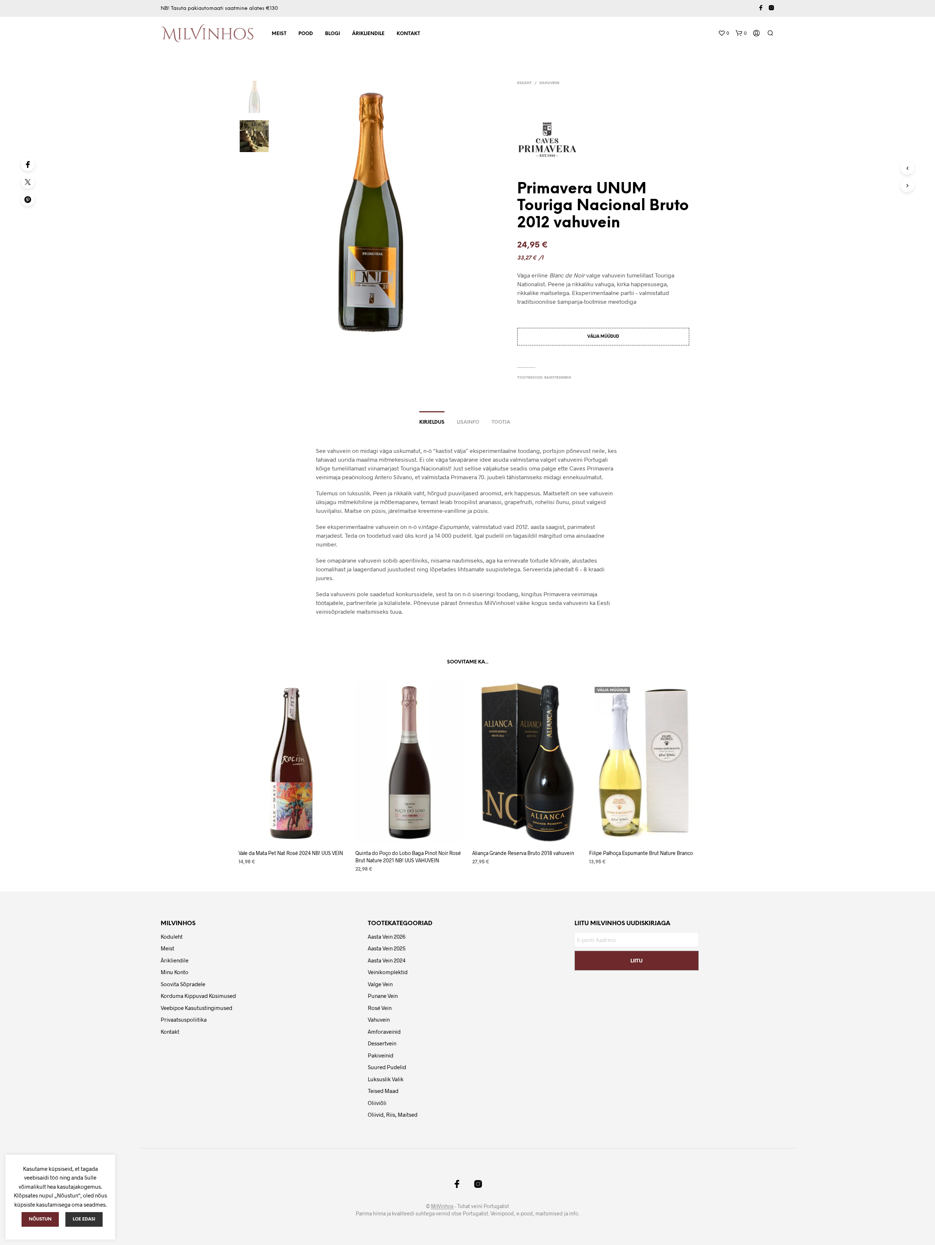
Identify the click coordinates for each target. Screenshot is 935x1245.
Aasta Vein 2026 (386, 936)
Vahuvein (549, 83)
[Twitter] (28, 182)
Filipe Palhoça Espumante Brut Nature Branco (641, 853)
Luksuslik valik (386, 1079)
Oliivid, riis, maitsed (392, 1114)
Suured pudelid (387, 1067)
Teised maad (383, 1090)
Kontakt (408, 33)
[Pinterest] (28, 199)
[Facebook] (28, 164)
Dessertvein (382, 1043)
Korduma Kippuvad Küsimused (198, 995)
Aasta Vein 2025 (386, 948)
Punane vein (383, 995)
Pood (305, 33)
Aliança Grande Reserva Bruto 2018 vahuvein (523, 853)
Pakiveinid (380, 1055)
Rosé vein (380, 1007)
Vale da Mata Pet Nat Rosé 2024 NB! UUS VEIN (290, 853)
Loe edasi (84, 1219)
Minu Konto (174, 972)
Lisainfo (468, 422)
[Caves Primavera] (550, 140)
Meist (279, 33)
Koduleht (172, 936)
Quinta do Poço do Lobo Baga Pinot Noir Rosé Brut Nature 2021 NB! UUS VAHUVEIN (408, 856)
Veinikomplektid (388, 972)
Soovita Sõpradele (183, 984)
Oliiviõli (377, 1103)
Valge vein (380, 984)
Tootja (501, 422)
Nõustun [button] (40, 1219)
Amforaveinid (384, 1031)
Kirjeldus (431, 422)
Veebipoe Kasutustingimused (196, 1007)
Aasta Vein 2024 (386, 960)
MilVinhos (442, 1206)
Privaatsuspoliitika (184, 1019)
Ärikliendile (368, 33)
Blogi (332, 33)
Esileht (524, 83)
